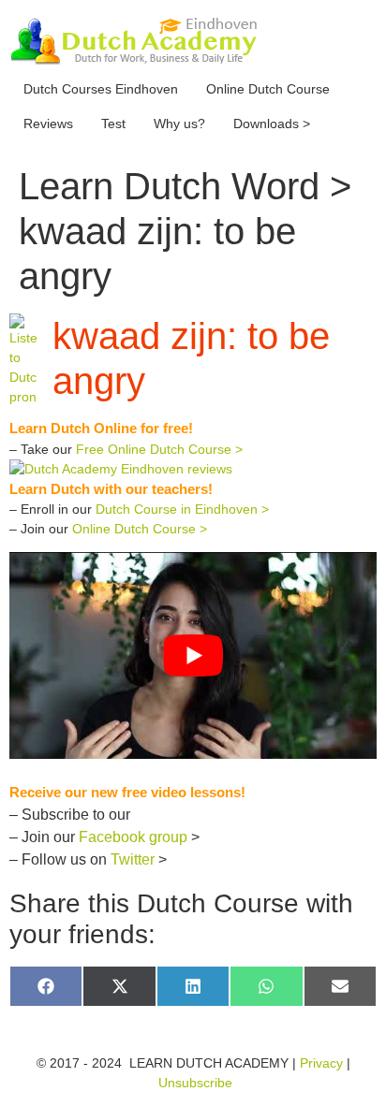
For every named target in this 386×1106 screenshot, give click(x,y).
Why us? (179, 123)
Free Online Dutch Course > (159, 449)
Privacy (321, 1062)
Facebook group (133, 837)
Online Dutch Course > (139, 528)
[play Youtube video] (193, 655)
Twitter (133, 859)
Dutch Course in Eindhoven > (182, 509)
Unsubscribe (195, 1082)
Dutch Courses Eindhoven (100, 88)
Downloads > (271, 123)
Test (113, 123)
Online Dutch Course (268, 88)
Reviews (48, 123)
